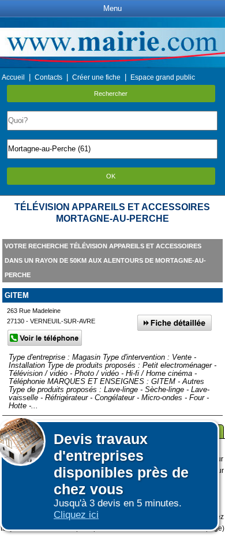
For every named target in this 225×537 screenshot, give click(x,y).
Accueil (13, 77)
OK (110, 176)
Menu (112, 8)
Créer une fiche (96, 77)
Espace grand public (162, 77)
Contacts (48, 77)
